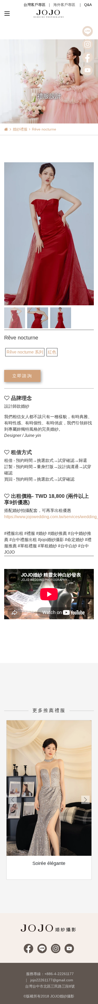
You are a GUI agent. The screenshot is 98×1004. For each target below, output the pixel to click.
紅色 (52, 352)
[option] (49, 233)
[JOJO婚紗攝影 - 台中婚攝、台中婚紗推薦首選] (49, 13)
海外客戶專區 (64, 5)
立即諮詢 (22, 376)
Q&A (88, 5)
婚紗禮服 (20, 129)
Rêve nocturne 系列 (25, 352)
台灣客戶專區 (34, 5)
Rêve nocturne (44, 129)
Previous (12, 800)
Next (85, 800)
